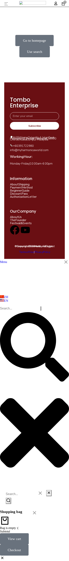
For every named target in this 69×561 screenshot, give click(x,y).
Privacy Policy (42, 252)
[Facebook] (15, 230)
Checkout (14, 550)
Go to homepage (34, 40)
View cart (14, 539)
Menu (3, 262)
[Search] (40, 308)
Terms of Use (26, 252)
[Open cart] (63, 4)
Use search (34, 52)
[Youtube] (25, 230)
